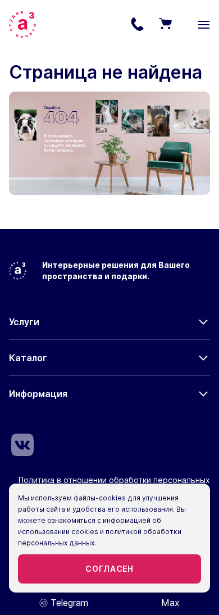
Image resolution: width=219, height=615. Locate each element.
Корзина (165, 24)
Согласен (109, 568)
